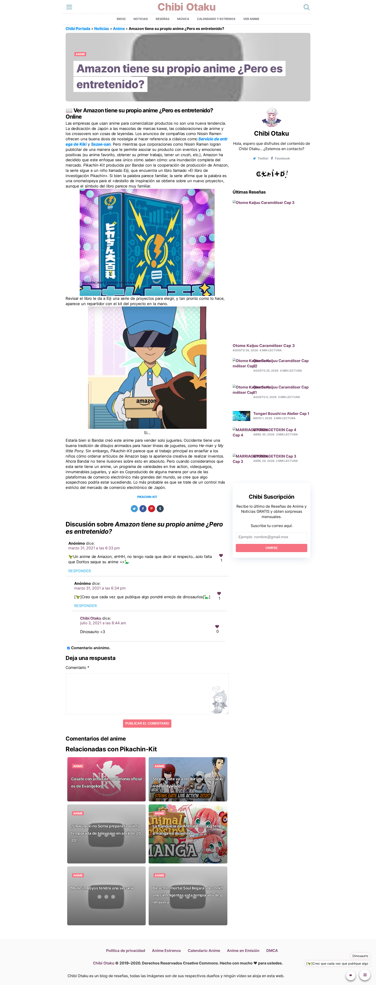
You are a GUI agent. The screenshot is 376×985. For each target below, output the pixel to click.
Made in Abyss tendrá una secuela (102, 888)
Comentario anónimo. (90, 647)
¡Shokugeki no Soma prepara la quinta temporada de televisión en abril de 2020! (106, 833)
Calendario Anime (204, 950)
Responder (79, 571)
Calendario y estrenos (216, 19)
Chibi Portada (78, 28)
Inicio (121, 19)
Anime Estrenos (166, 950)
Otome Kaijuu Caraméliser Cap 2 (281, 363)
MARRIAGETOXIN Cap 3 (274, 456)
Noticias (141, 19)
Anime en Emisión (243, 950)
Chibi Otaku (186, 7)
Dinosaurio (360, 956)
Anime (119, 28)
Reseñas (162, 19)
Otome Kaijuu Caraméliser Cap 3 (264, 345)
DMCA (272, 950)
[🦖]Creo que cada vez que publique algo (337, 963)
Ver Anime (251, 19)
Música (183, 19)
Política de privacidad (125, 950)
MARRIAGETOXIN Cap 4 (274, 429)
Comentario (77, 667)
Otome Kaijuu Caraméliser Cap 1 (281, 390)
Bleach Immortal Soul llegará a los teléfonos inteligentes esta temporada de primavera (188, 895)
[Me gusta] (221, 555)
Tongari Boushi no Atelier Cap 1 (281, 413)
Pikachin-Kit (147, 496)
